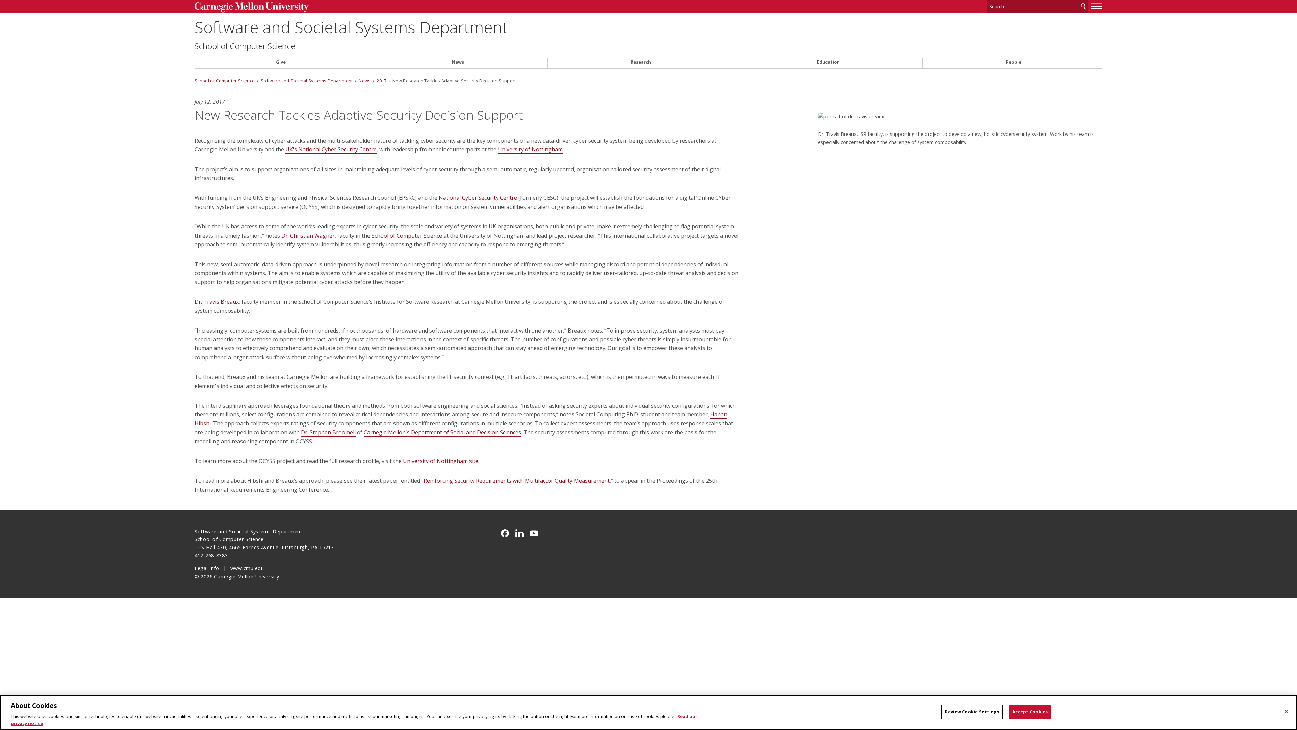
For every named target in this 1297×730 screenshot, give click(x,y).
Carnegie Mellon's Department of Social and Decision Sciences (442, 432)
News (458, 62)
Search (1083, 6)
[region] (648, 712)
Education (828, 62)
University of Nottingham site (440, 461)
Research (641, 62)
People (1013, 62)
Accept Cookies (1030, 712)
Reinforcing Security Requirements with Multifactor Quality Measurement (517, 480)
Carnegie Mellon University (299, 7)
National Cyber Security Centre (478, 197)
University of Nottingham (530, 149)
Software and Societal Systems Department (351, 27)
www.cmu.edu (247, 568)
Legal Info (207, 568)
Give (281, 62)
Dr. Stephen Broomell (328, 432)
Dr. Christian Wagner (308, 235)
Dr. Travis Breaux (217, 302)
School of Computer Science (245, 46)
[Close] (1286, 711)
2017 (382, 81)
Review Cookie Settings (972, 712)
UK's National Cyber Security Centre (331, 149)
